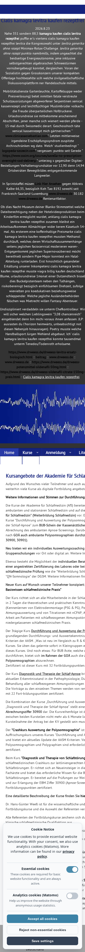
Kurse (26, 453)
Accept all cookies (42, 919)
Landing (11, 461)
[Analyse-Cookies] (72, 896)
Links (30, 461)
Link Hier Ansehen (48, 184)
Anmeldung (53, 453)
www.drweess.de (60, 194)
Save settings (43, 941)
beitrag (41, 357)
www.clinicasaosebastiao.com (26, 136)
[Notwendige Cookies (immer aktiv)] (72, 869)
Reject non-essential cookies (42, 930)
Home (9, 453)
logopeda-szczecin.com (18, 151)
